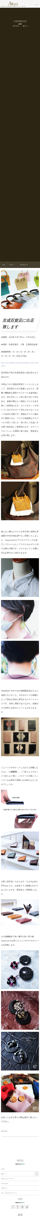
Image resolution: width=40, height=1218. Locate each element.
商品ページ (4, 1174)
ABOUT (3, 1169)
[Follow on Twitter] (13, 1206)
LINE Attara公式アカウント (9, 1193)
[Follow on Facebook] (18, 1206)
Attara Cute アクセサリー (8, 1179)
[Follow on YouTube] (27, 1206)
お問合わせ (4, 1188)
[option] (20, 939)
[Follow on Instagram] (22, 1206)
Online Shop (4, 1183)
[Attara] (13, 3)
